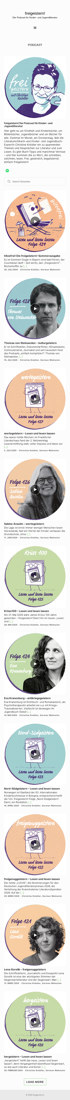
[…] (25, 266)
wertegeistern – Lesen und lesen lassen (29, 433)
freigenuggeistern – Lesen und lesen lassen (32, 879)
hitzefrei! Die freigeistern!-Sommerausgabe (32, 255)
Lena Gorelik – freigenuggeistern (25, 969)
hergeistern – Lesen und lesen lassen (28, 1056)
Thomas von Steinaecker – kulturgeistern (30, 343)
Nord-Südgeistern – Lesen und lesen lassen (32, 788)
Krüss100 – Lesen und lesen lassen (26, 611)
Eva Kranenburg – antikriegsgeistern (27, 698)
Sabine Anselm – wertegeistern (24, 523)
